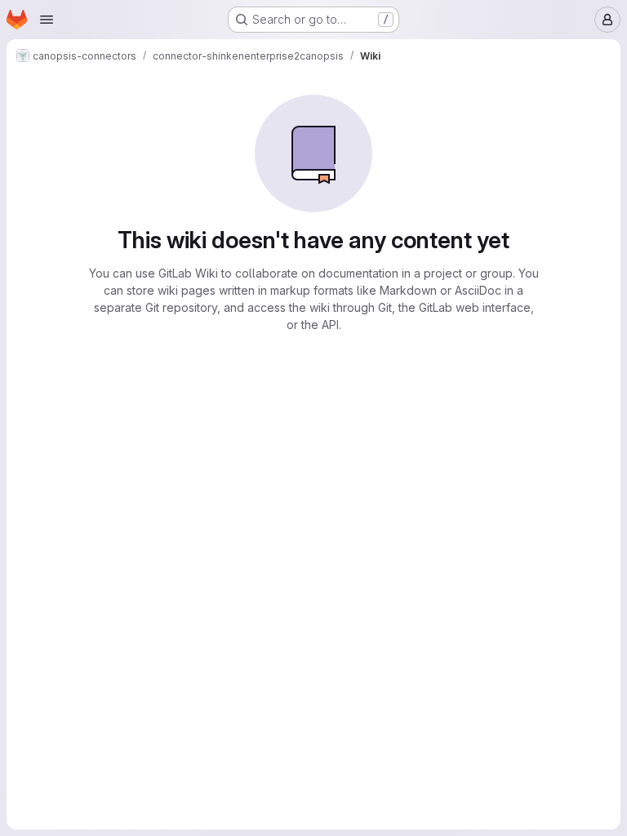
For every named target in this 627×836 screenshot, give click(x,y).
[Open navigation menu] (46, 20)
